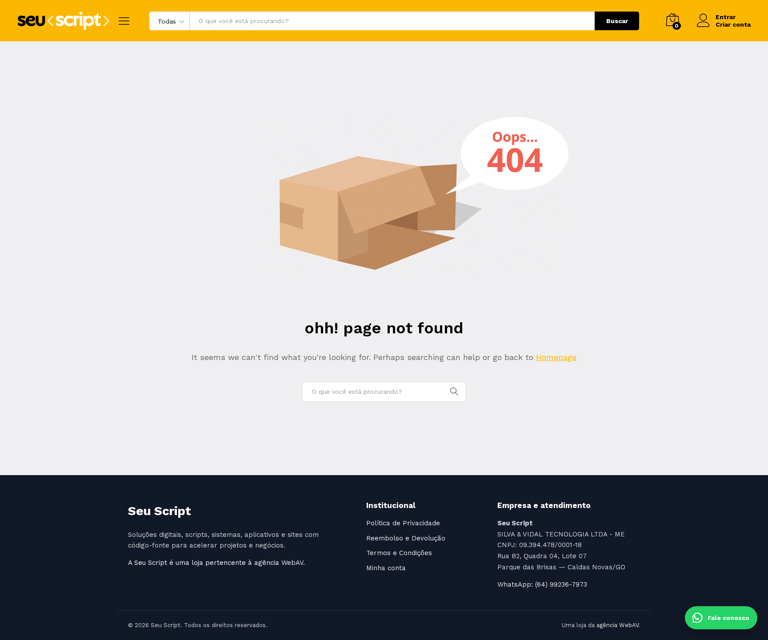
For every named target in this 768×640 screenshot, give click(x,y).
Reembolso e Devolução (405, 538)
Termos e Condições (399, 553)
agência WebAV (617, 625)
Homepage (556, 357)
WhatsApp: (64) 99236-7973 (542, 584)
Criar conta (733, 24)
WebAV (292, 563)
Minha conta (386, 568)
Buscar (617, 20)
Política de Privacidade (403, 523)
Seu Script (159, 511)
